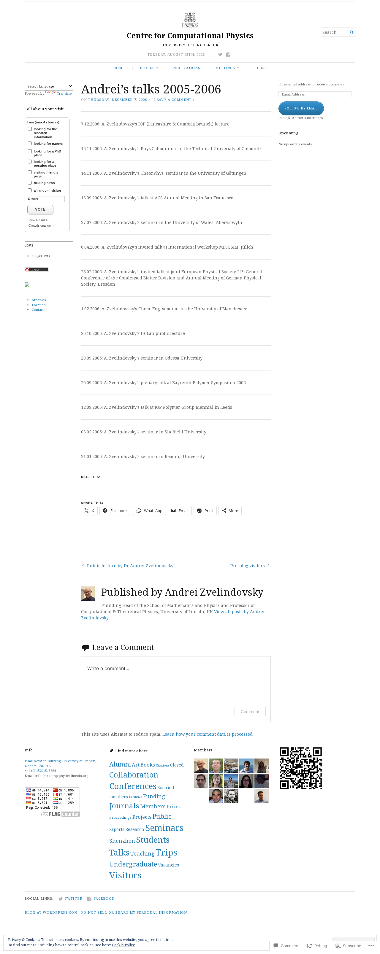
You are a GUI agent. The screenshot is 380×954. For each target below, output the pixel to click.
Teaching (142, 853)
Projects (141, 816)
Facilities (135, 797)
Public (260, 68)
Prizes (173, 806)
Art (136, 764)
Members (153, 806)
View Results (37, 220)
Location (39, 305)
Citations (162, 765)
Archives (39, 300)
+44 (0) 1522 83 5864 (40, 770)
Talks (119, 852)
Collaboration (133, 774)
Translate (64, 93)
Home (118, 68)
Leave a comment (172, 99)
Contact (38, 309)
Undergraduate (133, 864)
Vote (40, 209)
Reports (116, 829)
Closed (177, 765)
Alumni (120, 764)
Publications (186, 68)
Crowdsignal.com (40, 225)
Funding (154, 796)
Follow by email (301, 108)
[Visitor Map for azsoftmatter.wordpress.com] (27, 286)
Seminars (164, 827)
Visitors (125, 875)
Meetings (225, 68)
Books (147, 764)
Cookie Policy (123, 944)
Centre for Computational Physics (190, 35)
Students (153, 839)
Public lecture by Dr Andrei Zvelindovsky (130, 565)
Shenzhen (122, 840)
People (147, 68)
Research (134, 829)
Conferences (132, 785)
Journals (124, 805)
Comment (250, 711)
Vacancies (168, 865)
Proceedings (120, 817)
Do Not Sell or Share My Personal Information (133, 912)
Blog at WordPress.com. (52, 912)
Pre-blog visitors (247, 565)
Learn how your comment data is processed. (208, 734)
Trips (166, 852)
